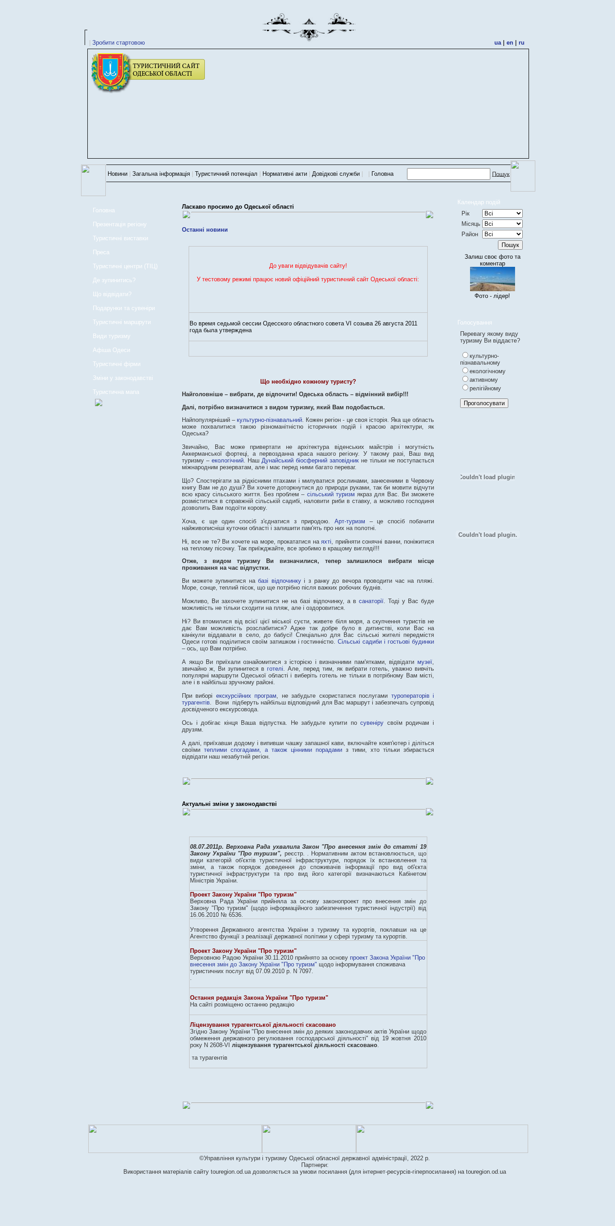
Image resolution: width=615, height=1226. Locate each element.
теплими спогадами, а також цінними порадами (273, 749)
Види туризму (112, 336)
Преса (101, 252)
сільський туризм (331, 494)
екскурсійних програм (246, 695)
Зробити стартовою (118, 42)
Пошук (501, 173)
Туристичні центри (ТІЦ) (125, 266)
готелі (275, 668)
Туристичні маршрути (122, 322)
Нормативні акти (284, 173)
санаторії (371, 601)
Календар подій (478, 202)
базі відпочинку (279, 580)
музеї (424, 662)
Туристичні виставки (120, 238)
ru (522, 42)
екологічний (228, 460)
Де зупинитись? (114, 280)
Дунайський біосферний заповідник (310, 460)
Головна (382, 173)
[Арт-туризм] (95, 403)
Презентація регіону (120, 224)
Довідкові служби (336, 173)
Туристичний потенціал (226, 173)
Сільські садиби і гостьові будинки (386, 641)
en (509, 42)
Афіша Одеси (111, 350)
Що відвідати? (112, 294)
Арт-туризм (350, 521)
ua (497, 42)
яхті (326, 541)
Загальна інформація (161, 173)
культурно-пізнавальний (269, 419)
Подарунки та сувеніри (124, 308)
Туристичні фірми (116, 364)
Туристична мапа (116, 392)
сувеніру (372, 722)
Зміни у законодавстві (123, 378)
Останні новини (205, 229)
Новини (117, 173)
